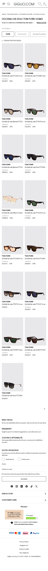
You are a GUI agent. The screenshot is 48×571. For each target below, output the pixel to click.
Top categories (24, 553)
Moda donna (10, 459)
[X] (36, 486)
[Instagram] (17, 486)
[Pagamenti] (24, 533)
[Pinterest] (27, 486)
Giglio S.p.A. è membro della (25, 523)
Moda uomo (26, 459)
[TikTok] (31, 486)
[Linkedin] (22, 486)
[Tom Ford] (22, 34)
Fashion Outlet (24, 549)
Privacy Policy (35, 474)
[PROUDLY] (14, 515)
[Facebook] (12, 486)
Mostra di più (41, 23)
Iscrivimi (24, 479)
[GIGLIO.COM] (24, 4)
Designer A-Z (24, 545)
